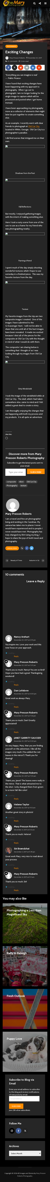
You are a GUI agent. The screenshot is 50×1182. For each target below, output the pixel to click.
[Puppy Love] (25, 1051)
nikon (21, 481)
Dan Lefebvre (21, 690)
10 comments (12, 61)
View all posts (12, 548)
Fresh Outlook (16, 996)
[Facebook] (18, 1131)
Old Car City (33, 126)
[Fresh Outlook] (25, 1008)
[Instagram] (12, 1131)
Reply (16, 656)
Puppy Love (14, 1039)
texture (23, 485)
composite (11, 481)
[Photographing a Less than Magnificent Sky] (25, 923)
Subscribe (35, 472)
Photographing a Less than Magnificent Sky (24, 912)
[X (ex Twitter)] (25, 1131)
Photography (11, 46)
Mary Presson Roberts (17, 58)
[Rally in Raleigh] (25, 966)
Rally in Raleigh (17, 953)
